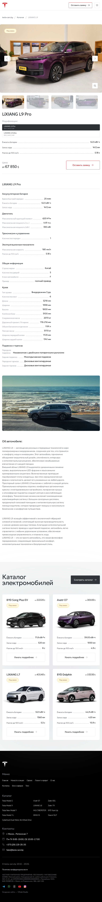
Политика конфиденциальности (15, 869)
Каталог (7, 795)
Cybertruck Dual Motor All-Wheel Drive (16, 820)
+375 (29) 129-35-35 (16, 844)
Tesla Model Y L (8, 815)
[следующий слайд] (95, 58)
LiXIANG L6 (37, 805)
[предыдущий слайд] (7, 58)
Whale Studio (23, 892)
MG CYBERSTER (39, 810)
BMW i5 (36, 815)
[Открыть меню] (97, 5)
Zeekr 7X (51, 805)
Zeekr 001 (51, 800)
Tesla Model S (7, 800)
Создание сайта (8, 892)
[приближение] (95, 85)
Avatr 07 (36, 800)
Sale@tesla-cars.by (15, 850)
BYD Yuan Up (53, 810)
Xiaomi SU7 (52, 815)
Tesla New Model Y (9, 810)
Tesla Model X (7, 805)
